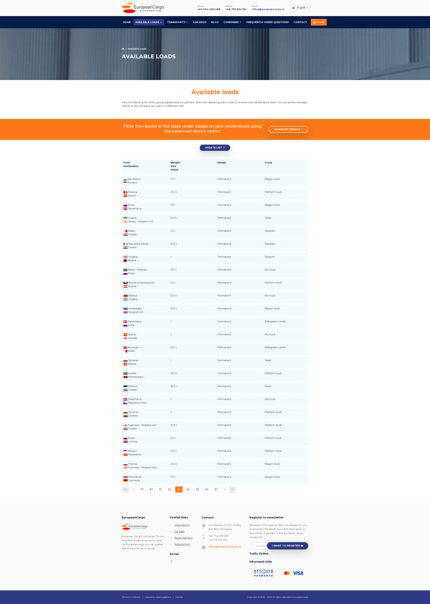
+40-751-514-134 (236, 9)
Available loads (147, 22)
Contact (300, 22)
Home (127, 22)
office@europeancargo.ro (268, 9)
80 (151, 489)
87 (216, 489)
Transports (176, 22)
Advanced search (287, 129)
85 (197, 489)
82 (169, 489)
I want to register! (286, 545)
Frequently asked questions (267, 22)
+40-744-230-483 (208, 9)
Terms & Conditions (131, 597)
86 (206, 489)
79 (141, 489)
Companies (231, 22)
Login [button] (319, 22)
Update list (213, 147)
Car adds (199, 22)
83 (178, 489)
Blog (215, 22)
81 (160, 489)
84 (188, 489)
